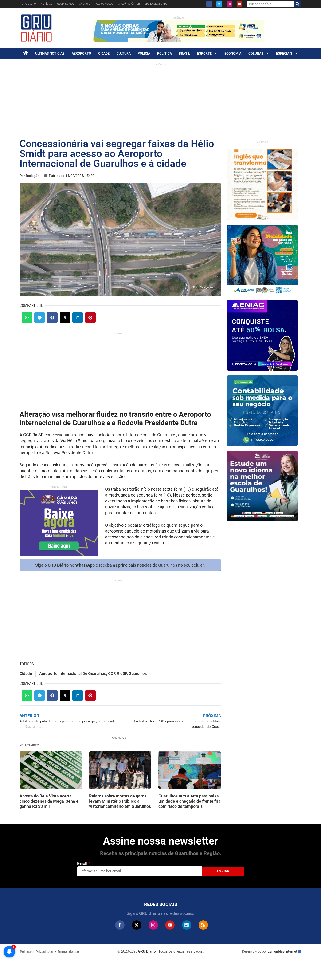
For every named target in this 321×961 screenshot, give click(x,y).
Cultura (124, 53)
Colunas (255, 53)
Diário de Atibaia (156, 3)
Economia (232, 53)
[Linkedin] (186, 925)
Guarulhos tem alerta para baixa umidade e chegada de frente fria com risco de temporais (189, 801)
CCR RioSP (117, 673)
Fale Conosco (104, 3)
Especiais (284, 53)
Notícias (46, 3)
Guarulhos (138, 673)
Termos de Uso (68, 951)
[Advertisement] (160, 101)
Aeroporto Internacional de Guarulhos (72, 673)
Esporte (204, 53)
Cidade (104, 53)
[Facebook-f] (209, 4)
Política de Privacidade (36, 951)
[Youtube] (239, 4)
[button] (27, 317)
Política (164, 53)
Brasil (184, 53)
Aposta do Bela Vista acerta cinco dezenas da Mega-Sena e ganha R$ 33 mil (49, 801)
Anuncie (84, 3)
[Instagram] (229, 4)
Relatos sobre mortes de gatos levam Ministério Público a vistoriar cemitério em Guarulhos (120, 801)
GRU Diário (29, 3)
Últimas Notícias (50, 53)
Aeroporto (81, 53)
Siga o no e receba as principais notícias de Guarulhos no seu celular (119, 565)
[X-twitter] (219, 4)
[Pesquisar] (297, 4)
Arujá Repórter (129, 3)
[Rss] (203, 925)
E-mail (82, 863)
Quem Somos (65, 3)
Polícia (144, 53)
